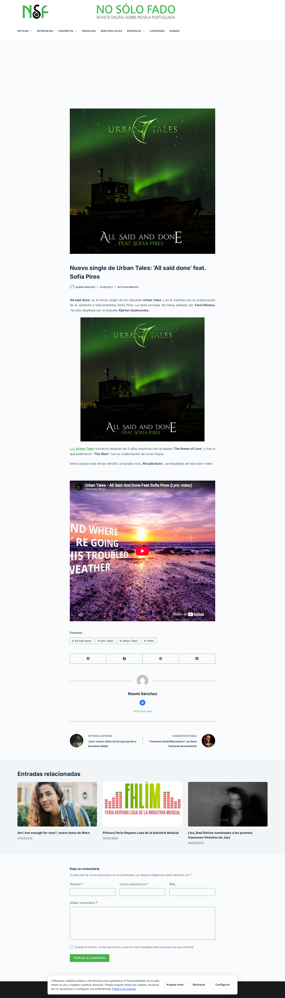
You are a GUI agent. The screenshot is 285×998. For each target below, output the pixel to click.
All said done (81, 640)
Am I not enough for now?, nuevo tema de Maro (53, 833)
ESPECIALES (134, 30)
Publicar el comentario (89, 958)
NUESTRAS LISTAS (111, 30)
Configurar (222, 984)
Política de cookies (124, 988)
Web (172, 884)
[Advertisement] (142, 68)
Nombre (76, 884)
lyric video (105, 640)
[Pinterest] (161, 659)
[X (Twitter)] (124, 659)
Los (82, 449)
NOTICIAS (23, 30)
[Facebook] (88, 659)
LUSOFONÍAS (157, 30)
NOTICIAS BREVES (127, 287)
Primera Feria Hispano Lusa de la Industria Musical (141, 833)
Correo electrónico (134, 884)
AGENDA (174, 30)
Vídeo (149, 640)
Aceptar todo (175, 984)
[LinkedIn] (197, 659)
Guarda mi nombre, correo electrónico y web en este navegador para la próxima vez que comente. (134, 947)
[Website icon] (142, 703)
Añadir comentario (83, 903)
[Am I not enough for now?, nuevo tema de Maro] (57, 804)
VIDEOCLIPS (89, 30)
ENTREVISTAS (45, 30)
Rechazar (199, 984)
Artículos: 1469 (142, 711)
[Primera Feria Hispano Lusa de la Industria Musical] (142, 804)
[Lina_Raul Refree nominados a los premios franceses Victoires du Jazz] (228, 804)
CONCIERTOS (65, 30)
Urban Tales (128, 640)
